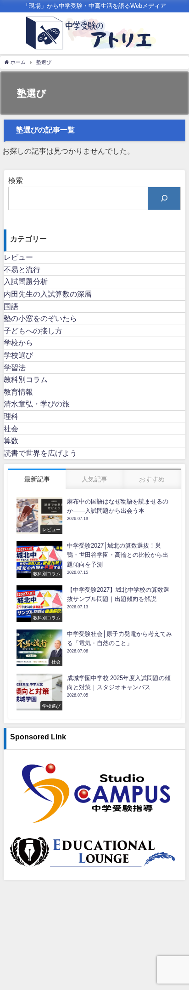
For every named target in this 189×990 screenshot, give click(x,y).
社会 (11, 428)
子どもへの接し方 (33, 330)
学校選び (18, 355)
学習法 (15, 367)
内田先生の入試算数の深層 (48, 294)
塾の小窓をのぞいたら (40, 318)
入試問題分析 (26, 281)
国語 (11, 306)
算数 (11, 440)
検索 (15, 180)
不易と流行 (22, 269)
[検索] (164, 198)
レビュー (18, 257)
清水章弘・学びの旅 (37, 403)
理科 (11, 416)
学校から (18, 342)
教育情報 (18, 391)
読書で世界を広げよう (40, 453)
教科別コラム (26, 379)
